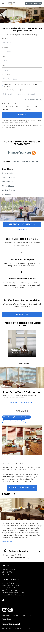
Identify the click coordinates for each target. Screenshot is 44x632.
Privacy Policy (35, 125)
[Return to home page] (13, 3)
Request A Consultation (22, 224)
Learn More (22, 230)
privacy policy (24, 122)
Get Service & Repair (32, 108)
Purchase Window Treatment (10, 108)
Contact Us (22, 314)
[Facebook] (3, 600)
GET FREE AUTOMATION (21, 402)
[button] (3, 3)
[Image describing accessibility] (7, 610)
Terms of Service (6, 127)
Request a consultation (22, 488)
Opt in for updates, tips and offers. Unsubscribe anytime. (20, 85)
